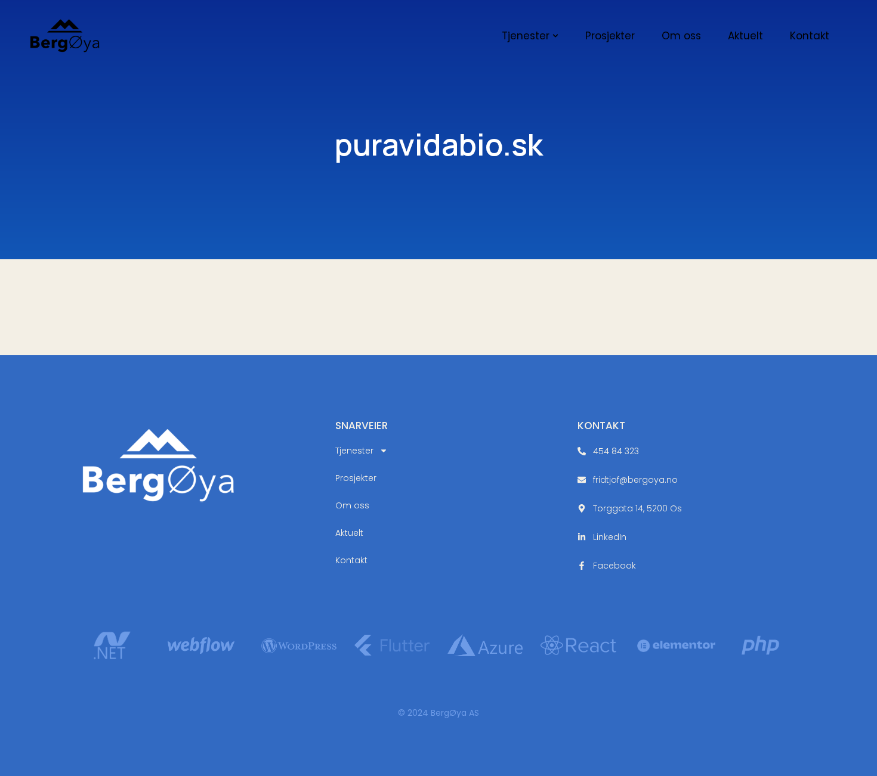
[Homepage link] (65, 36)
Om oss (352, 505)
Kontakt (351, 560)
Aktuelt (349, 533)
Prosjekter (355, 478)
